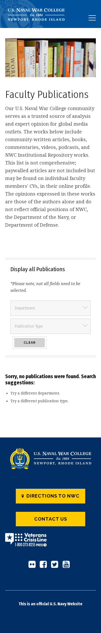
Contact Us (50, 519)
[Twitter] (56, 566)
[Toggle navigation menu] (92, 17)
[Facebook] (45, 566)
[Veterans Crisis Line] (26, 543)
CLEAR (29, 342)
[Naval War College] (38, 27)
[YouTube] (67, 566)
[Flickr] (33, 566)
